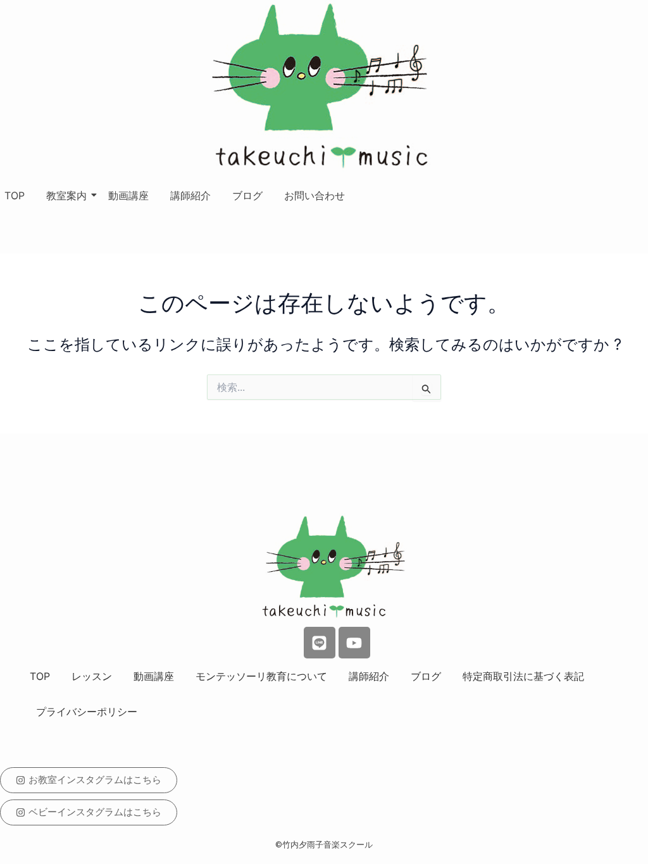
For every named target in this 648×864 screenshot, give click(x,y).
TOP (14, 195)
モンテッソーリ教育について (261, 676)
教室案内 (66, 195)
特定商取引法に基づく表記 (523, 676)
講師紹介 (190, 195)
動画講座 (128, 195)
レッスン (92, 676)
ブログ (247, 195)
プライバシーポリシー (86, 711)
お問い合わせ (314, 195)
